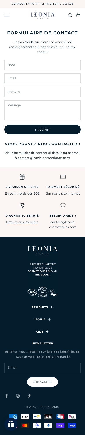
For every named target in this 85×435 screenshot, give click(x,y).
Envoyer (43, 129)
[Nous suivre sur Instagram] (18, 396)
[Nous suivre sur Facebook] (6, 396)
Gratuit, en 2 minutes (22, 222)
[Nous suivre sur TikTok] (29, 396)
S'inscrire (42, 381)
